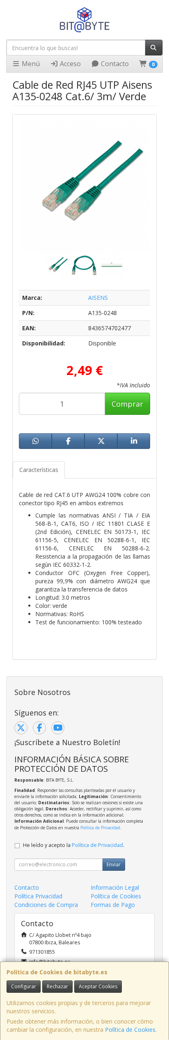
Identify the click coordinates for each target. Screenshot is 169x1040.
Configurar (23, 986)
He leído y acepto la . (73, 845)
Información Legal (115, 887)
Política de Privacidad (100, 828)
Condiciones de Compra (46, 905)
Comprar (127, 404)
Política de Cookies (130, 1029)
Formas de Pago (113, 905)
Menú (30, 63)
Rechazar (57, 986)
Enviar (114, 864)
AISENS (98, 297)
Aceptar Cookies (98, 986)
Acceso (69, 63)
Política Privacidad (38, 896)
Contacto (114, 63)
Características (38, 470)
